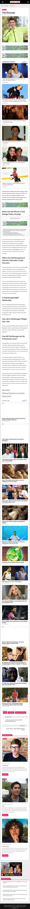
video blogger (11, 712)
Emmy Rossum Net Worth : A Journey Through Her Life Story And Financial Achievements (15, 886)
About (5, 905)
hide (19, 218)
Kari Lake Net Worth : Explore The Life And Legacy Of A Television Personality (15, 895)
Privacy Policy (23, 905)
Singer (5, 712)
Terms (13, 905)
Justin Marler (5, 765)
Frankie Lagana (5, 846)
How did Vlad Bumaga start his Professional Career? (14, 235)
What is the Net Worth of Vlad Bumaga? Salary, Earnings (15, 229)
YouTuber (4, 9)
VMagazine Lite (15, 907)
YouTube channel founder (20, 712)
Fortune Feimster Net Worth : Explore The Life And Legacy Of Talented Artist (14, 899)
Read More (5, 774)
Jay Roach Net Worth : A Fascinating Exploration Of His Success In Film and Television (15, 891)
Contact (9, 905)
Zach (3, 806)
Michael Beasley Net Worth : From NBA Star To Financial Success (15, 882)
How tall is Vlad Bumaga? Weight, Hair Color (12, 233)
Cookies (17, 905)
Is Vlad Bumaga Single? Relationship (10, 232)
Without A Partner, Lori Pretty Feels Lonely (13, 394)
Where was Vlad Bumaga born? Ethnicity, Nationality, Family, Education (14, 231)
